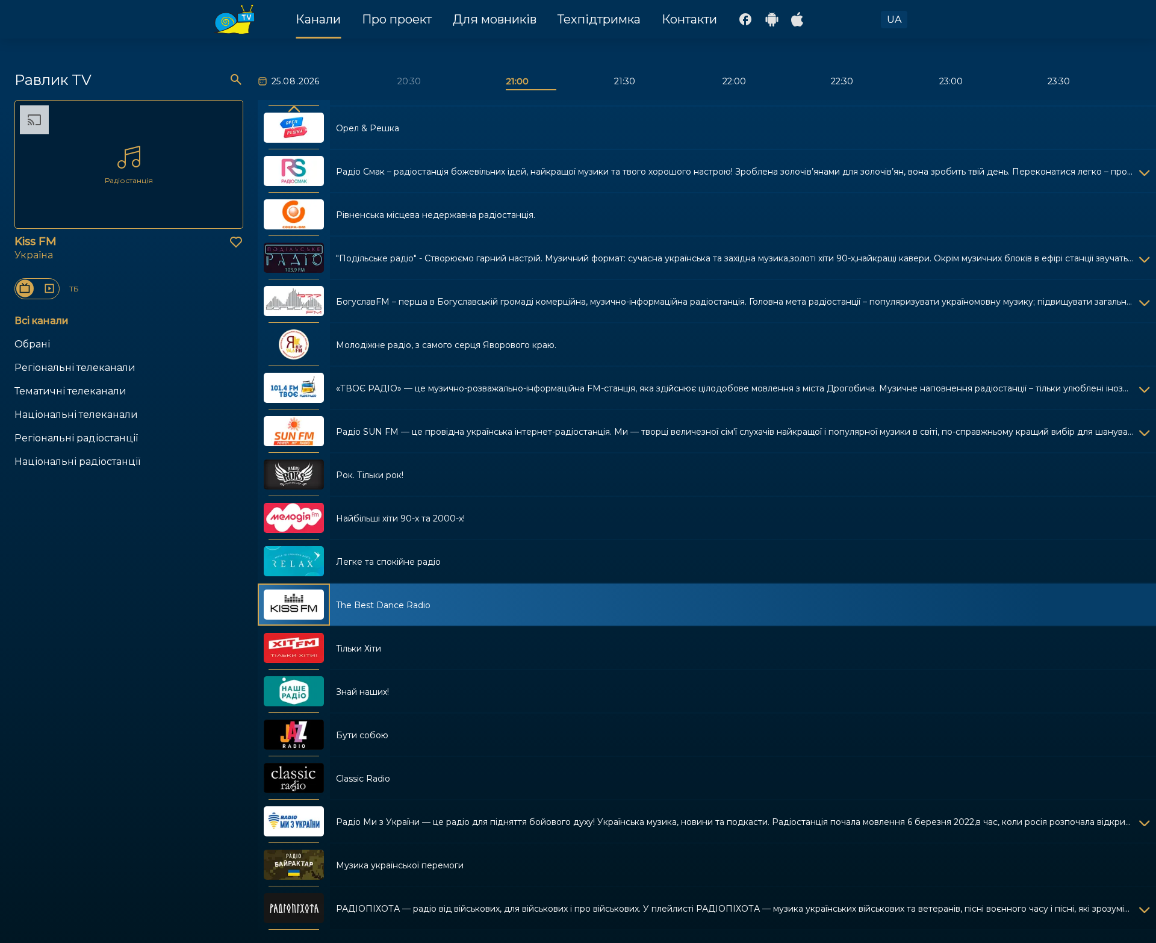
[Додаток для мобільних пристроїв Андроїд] (772, 19)
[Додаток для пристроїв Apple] (798, 19)
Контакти (689, 19)
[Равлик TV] (234, 19)
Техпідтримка (599, 19)
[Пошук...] (236, 79)
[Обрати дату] (264, 81)
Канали (318, 19)
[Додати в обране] (236, 242)
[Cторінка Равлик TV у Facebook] (745, 19)
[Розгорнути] (1144, 171)
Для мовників (494, 19)
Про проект (397, 19)
